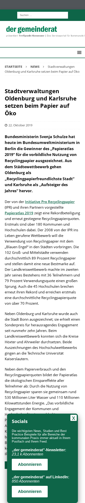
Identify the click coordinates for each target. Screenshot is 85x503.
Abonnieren (30, 464)
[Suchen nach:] (42, 14)
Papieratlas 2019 (19, 213)
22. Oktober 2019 (20, 125)
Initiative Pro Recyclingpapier (50, 201)
